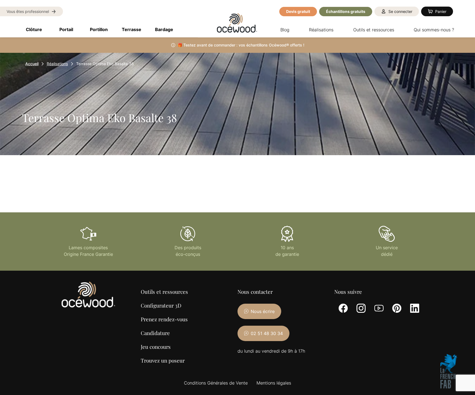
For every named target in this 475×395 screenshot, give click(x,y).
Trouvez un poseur (163, 360)
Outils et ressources (164, 291)
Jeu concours (156, 346)
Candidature (155, 332)
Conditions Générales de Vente (216, 383)
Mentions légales (273, 383)
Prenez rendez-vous (164, 319)
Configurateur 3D (161, 305)
